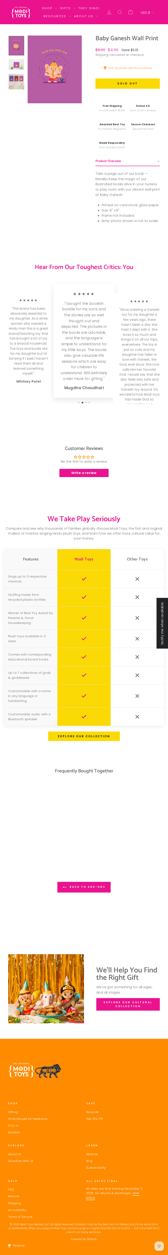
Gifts (66, 8)
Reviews (14, 1132)
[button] (127, 161)
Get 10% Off (94, 1119)
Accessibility (17, 1210)
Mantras (92, 1154)
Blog (89, 1161)
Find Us (13, 1126)
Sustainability (96, 1168)
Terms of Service (20, 1217)
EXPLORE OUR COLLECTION (84, 736)
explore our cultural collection (128, 1004)
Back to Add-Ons (87, 887)
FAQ (11, 1190)
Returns (13, 1196)
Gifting (13, 1112)
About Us (84, 16)
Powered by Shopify (84, 1239)
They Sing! (89, 8)
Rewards (92, 1112)
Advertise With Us (21, 1161)
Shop (48, 8)
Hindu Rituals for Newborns (27, 1119)
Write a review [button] (84, 472)
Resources (56, 16)
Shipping (101, 55)
